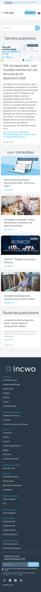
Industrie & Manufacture (12, 446)
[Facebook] (15, 580)
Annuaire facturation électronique (15, 424)
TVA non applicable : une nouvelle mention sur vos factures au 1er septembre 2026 (20, 71)
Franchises (7, 454)
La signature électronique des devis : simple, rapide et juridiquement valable (19, 323)
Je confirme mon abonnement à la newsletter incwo (20, 569)
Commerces (7, 433)
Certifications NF (9, 521)
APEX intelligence (9, 513)
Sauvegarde (7, 490)
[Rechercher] (37, 27)
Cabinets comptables (10, 459)
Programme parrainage (11, 384)
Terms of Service (13, 574)
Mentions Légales (9, 499)
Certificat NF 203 (9, 526)
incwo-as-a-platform (10, 544)
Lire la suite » (9, 340)
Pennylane (7, 420)
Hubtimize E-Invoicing (11, 415)
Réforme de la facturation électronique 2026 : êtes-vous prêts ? (19, 182)
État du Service (8, 481)
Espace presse (8, 389)
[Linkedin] (9, 580)
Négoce (6, 450)
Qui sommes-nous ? (10, 380)
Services (6, 441)
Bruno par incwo (9, 468)
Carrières (6, 397)
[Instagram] (20, 580)
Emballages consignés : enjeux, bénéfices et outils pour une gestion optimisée (20, 222)
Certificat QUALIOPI (10, 534)
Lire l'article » (9, 190)
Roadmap (6, 393)
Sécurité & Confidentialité (12, 485)
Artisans (6, 437)
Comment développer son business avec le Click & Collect (19, 297)
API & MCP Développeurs (12, 548)
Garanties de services (11, 477)
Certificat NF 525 (9, 530)
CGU (4, 503)
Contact (6, 402)
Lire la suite (19, 134)
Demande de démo (10, 406)
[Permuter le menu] (38, 13)
